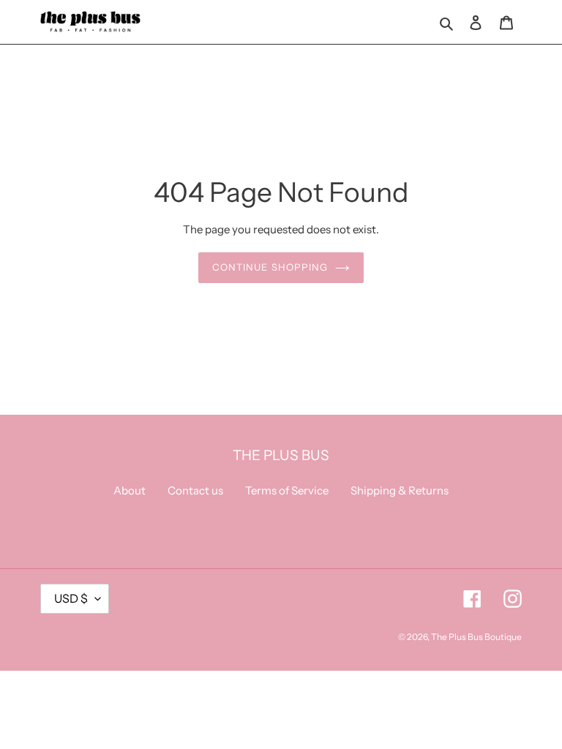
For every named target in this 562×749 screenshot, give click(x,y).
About (129, 490)
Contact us (195, 490)
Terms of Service (287, 490)
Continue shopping (270, 267)
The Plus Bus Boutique (476, 636)
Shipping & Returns (400, 490)
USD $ (71, 598)
